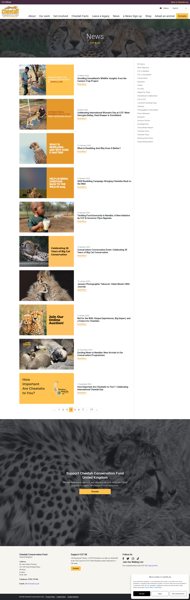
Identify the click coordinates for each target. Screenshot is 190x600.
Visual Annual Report (145, 128)
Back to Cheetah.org (179, 2)
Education (141, 82)
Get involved (60, 16)
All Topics (141, 64)
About (32, 16)
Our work (44, 16)
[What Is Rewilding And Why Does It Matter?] (46, 148)
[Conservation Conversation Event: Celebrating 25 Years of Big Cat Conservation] (46, 251)
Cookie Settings (73, 597)
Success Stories (143, 120)
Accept (141, 594)
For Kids (140, 89)
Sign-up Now (153, 565)
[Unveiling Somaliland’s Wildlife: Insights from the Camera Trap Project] (46, 79)
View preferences (178, 594)
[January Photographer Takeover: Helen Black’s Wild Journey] (46, 285)
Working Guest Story (145, 138)
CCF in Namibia (143, 71)
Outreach (140, 106)
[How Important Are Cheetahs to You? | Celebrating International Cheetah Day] (46, 388)
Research (141, 117)
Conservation (142, 78)
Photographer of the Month (147, 110)
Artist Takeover (143, 68)
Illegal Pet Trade (143, 92)
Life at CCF (141, 99)
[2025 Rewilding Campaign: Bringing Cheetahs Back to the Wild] (46, 182)
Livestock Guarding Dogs (147, 103)
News (116, 16)
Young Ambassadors (145, 142)
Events (140, 85)
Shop (148, 16)
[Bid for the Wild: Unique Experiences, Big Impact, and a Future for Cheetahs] (46, 319)
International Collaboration (147, 96)
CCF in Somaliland (144, 75)
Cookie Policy (61, 597)
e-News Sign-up (132, 16)
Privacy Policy (50, 597)
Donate (182, 16)
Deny (160, 594)
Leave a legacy (100, 16)
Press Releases (143, 113)
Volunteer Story (143, 131)
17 (91, 409)
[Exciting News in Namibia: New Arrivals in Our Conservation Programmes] (46, 354)
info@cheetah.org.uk (32, 583)
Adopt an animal (164, 16)
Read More (82, 84)
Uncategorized (143, 124)
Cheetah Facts (80, 16)
